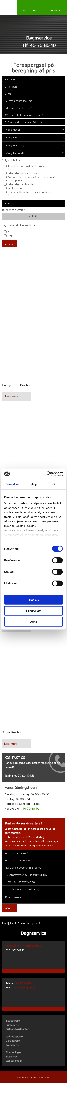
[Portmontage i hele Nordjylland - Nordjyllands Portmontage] (33, 26)
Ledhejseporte (14, 1036)
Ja (9, 231)
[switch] (57, 560)
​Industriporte (13, 1020)
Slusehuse (12, 1056)
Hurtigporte (12, 1024)
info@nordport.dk (25, 987)
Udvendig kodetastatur (21, 184)
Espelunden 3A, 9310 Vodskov (23, 945)
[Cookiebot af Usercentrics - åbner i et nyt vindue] (47, 473)
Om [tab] (54, 484)
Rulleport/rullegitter (17, 1028)
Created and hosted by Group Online (33, 1077)
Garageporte (13, 1040)
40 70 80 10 (22, 775)
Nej (10, 235)
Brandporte (12, 1044)
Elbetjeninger (13, 1052)
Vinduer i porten (17, 187)
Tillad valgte (33, 610)
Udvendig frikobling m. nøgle (24, 172)
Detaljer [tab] (33, 484)
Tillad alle (33, 599)
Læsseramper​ (14, 1060)
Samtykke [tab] (12, 484)
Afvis (33, 621)
